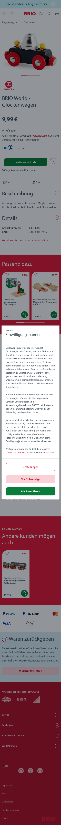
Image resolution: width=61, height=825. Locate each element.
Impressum (48, 452)
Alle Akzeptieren (30, 491)
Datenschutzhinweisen (17, 452)
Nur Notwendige (30, 479)
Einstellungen (30, 467)
